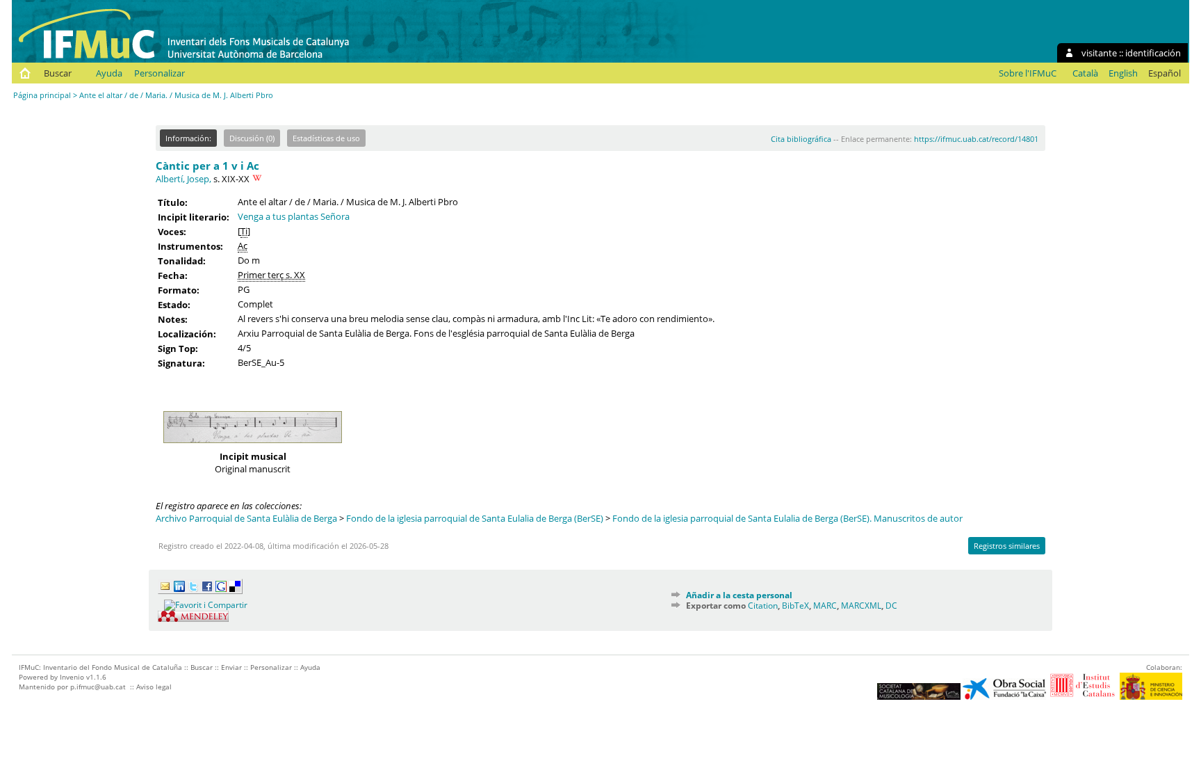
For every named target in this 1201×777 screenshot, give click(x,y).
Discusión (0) (252, 138)
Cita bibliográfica (801, 139)
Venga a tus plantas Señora (294, 216)
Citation (763, 605)
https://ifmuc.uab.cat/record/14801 (976, 139)
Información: (188, 138)
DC (891, 605)
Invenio (72, 677)
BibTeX (795, 605)
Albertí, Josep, (183, 179)
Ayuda (109, 73)
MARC (825, 605)
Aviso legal (154, 686)
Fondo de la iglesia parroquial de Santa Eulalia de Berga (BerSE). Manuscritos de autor (787, 518)
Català (1085, 73)
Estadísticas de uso (326, 138)
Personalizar (159, 73)
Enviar (231, 667)
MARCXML (861, 605)
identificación (1153, 53)
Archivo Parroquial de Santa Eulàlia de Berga (246, 518)
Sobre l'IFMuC (1027, 73)
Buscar (58, 73)
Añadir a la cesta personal (739, 595)
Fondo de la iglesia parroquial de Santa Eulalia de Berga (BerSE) (474, 518)
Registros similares (1007, 545)
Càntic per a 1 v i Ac (207, 166)
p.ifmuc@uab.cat (98, 686)
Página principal (42, 95)
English (1123, 73)
